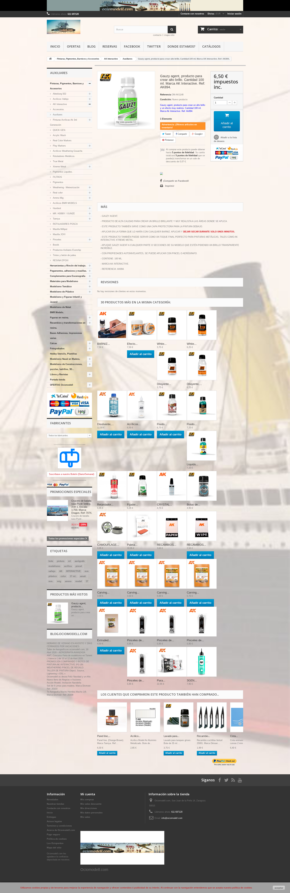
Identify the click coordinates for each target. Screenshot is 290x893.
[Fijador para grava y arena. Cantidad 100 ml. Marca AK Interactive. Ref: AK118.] (142, 486)
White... (162, 343)
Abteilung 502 (59, 93)
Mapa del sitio (54, 847)
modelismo (54, 566)
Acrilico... (135, 736)
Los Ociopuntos (55, 843)
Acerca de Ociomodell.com (61, 830)
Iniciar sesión (234, 13)
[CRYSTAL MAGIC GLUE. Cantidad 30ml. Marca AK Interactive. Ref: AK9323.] (172, 486)
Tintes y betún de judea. (64, 255)
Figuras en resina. (59, 317)
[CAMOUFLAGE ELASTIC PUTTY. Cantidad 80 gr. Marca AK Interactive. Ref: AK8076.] (112, 526)
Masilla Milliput (59, 229)
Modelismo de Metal (60, 307)
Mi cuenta (87, 794)
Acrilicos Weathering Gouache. (67, 151)
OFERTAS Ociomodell (61, 385)
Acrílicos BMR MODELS (64, 203)
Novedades (52, 799)
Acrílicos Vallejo (60, 99)
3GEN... (192, 680)
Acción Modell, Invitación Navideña (64, 682)
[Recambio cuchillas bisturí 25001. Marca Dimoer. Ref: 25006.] (212, 717)
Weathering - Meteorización (65, 187)
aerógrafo (80, 561)
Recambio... (203, 736)
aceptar (279, 887)
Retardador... (105, 504)
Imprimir (169, 186)
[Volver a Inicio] (50, 59)
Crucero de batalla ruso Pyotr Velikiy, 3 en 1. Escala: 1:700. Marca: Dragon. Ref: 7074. (81, 506)
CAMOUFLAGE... (108, 544)
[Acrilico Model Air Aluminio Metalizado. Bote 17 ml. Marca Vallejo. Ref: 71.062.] (145, 717)
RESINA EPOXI (60, 260)
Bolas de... (193, 504)
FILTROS (57, 177)
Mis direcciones (88, 808)
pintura (60, 561)
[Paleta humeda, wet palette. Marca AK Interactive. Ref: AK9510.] (142, 526)
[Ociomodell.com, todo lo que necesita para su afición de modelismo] (145, 5)
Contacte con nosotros (192, 13)
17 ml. (73, 576)
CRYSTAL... (164, 504)
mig (59, 581)
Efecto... (132, 343)
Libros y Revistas (59, 374)
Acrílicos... (134, 424)
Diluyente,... (194, 384)
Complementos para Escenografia (67, 276)
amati (83, 576)
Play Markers (59, 145)
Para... (161, 680)
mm (87, 571)
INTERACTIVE (73, 571)
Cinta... (234, 736)
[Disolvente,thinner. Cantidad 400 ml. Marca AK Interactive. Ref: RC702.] (112, 405)
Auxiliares (57, 114)
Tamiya (56, 218)
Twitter (154, 46)
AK (60, 571)
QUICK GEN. (59, 130)
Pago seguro (53, 834)
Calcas (53, 343)
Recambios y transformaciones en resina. (67, 325)
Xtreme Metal (59, 166)
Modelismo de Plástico (62, 291)
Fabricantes (60, 423)
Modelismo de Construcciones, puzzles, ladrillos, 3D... (66, 366)
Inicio (55, 46)
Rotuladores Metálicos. (63, 156)
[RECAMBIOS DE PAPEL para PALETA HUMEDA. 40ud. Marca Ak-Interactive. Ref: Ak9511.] (172, 526)
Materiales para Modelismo (64, 281)
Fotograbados (57, 348)
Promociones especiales (70, 492)
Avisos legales (54, 821)
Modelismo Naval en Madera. (65, 359)
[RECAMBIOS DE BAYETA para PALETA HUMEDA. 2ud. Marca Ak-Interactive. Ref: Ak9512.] (202, 526)
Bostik (55, 245)
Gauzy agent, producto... (78, 605)
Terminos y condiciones (59, 826)
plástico (53, 576)
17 (87, 581)
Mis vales (85, 817)
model (78, 581)
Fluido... (162, 424)
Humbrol (56, 208)
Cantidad (218, 97)
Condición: (166, 99)
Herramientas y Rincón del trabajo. (68, 265)
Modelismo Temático (61, 286)
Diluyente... (164, 384)
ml (69, 561)
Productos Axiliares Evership (66, 250)
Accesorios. (58, 109)
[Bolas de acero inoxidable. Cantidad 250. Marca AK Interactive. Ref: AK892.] (202, 486)
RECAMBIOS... (166, 544)
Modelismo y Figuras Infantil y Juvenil (66, 299)
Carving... (103, 592)
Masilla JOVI (58, 234)
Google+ (198, 134)
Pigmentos (57, 182)
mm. (51, 581)
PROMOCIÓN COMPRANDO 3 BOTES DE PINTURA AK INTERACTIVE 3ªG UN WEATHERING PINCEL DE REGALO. (68, 664)
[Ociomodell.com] (78, 27)
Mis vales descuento (91, 804)
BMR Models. (57, 312)
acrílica (68, 566)
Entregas (51, 817)
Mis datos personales (91, 812)
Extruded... (104, 640)
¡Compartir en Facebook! (176, 181)
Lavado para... (171, 736)
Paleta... (132, 544)
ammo (68, 581)
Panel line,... (103, 736)
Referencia (165, 94)
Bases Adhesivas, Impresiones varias (66, 335)
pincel (79, 566)
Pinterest (169, 140)
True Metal (57, 161)
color (63, 576)
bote (51, 561)
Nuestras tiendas (55, 804)
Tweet (167, 134)
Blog (91, 46)
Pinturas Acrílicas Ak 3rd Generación (63, 122)
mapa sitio (169, 35)
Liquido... (192, 464)
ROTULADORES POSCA (65, 224)
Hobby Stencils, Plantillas (63, 353)
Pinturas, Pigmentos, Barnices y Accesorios (67, 86)
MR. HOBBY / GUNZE (63, 213)
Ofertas (73, 46)
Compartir (182, 134)
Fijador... (132, 504)
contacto (157, 35)
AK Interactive (59, 104)
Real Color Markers (61, 140)
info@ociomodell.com (171, 818)
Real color (57, 192)
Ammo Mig (57, 198)
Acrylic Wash (59, 135)
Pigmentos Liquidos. (62, 172)
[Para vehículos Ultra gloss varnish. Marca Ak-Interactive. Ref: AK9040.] (172, 662)
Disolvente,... (105, 424)
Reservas (109, 46)
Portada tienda (57, 379)
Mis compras (87, 799)
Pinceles (56, 239)
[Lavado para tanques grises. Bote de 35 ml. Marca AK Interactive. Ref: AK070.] (179, 717)
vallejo (52, 571)
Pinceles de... (135, 640)
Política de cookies (57, 839)
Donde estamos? (181, 46)
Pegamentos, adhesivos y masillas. (68, 271)
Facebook (132, 46)
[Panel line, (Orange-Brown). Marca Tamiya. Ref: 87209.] (112, 717)
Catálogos (211, 46)
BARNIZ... (103, 343)
